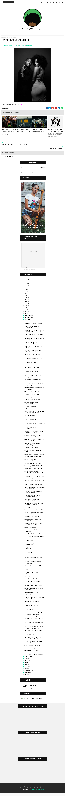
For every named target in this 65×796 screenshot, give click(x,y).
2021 (24, 289)
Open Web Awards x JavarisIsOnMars (30, 460)
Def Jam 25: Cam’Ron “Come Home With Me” (34, 530)
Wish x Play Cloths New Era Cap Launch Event (33, 623)
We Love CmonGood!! (30, 321)
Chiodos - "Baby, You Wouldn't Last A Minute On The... (34, 440)
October (27, 319)
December (28, 315)
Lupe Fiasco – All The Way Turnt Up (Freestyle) (33, 347)
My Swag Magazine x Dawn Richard (34, 397)
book (23, 45)
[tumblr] (62, 2)
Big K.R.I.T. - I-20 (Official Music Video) (23, 130)
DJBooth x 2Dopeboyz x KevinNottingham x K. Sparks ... (33, 357)
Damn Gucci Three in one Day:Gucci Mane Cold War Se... (34, 418)
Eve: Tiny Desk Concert (9, 129)
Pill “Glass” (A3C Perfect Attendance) (31, 551)
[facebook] (44, 2)
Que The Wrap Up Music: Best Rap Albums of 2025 (55, 130)
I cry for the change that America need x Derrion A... (33, 641)
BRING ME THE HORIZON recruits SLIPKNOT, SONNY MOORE (34, 330)
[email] (56, 2)
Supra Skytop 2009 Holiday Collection (32, 582)
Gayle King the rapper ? (31, 648)
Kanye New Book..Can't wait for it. (34, 534)
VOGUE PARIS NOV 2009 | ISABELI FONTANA (34, 384)
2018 (24, 295)
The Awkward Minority (5, 37)
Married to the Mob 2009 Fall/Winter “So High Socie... (33, 615)
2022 (25, 287)
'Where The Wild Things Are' (32, 447)
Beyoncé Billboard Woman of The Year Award (33, 588)
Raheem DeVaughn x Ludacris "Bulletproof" (32, 380)
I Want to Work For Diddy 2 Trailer (34, 468)
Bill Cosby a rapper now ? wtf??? (33, 463)
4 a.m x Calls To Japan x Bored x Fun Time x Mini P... (34, 327)
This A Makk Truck (13, 37)
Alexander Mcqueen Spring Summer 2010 (34, 566)
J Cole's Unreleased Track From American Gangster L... (33, 513)
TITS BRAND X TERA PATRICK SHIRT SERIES (33, 631)
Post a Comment (8, 156)
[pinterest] (44, 787)
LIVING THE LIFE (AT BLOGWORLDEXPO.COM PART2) (34, 422)
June (26, 662)
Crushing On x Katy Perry (31, 592)
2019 (24, 293)
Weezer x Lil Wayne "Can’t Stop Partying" (33, 376)
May (26, 664)
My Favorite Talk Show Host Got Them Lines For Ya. (33, 361)
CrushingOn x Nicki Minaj (31, 650)
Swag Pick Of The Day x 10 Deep (33, 484)
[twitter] (41, 2)
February (28, 670)
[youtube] (59, 2)
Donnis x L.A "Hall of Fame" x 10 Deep (33, 450)
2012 (24, 307)
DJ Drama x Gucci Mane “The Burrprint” (32, 519)
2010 (25, 311)
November (28, 317)
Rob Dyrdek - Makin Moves (32, 399)
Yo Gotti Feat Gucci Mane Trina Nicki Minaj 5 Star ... (33, 558)
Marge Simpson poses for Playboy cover (34, 537)
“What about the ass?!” (30, 406)
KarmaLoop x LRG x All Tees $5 (33, 466)
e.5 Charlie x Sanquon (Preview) (33, 365)
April (26, 666)
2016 (24, 299)
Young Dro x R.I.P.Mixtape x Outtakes (32, 547)
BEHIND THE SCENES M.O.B (32, 456)
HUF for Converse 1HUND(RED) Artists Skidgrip (33, 491)
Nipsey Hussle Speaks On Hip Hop (34, 454)
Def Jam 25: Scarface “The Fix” (33, 555)
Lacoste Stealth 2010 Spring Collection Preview (32, 495)
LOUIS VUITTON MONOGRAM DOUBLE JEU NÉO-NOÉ (33, 604)
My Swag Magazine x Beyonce (32, 595)
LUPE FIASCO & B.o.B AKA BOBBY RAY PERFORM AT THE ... (34, 412)
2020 (25, 291)
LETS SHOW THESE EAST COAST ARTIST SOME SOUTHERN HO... (34, 653)
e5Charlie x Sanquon (30, 409)
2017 (24, 297)
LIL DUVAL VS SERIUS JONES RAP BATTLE (34, 619)
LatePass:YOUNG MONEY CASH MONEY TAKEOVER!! (33, 432)
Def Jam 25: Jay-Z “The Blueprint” (34, 585)
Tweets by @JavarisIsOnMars (29, 173)
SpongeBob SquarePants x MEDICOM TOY (31, 402)
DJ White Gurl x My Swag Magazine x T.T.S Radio (34, 598)
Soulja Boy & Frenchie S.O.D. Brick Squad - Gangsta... (34, 477)
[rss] (53, 2)
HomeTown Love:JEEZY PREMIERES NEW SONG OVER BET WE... (33, 472)
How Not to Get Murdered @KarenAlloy (32, 444)
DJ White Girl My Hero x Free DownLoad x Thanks (33, 343)
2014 (24, 303)
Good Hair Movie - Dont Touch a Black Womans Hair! (33, 523)
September (28, 656)
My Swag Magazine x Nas (31, 394)
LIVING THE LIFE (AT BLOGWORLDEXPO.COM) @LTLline (32, 427)
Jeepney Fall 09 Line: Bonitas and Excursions (33, 335)
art (20, 45)
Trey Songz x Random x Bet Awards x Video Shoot (34, 487)
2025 (25, 281)
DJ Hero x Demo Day (30, 527)
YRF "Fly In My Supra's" (31, 415)
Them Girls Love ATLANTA (32, 391)
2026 (25, 279)
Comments (29, 45)
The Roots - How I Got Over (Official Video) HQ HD (32, 638)
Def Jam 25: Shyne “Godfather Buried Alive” (32, 562)
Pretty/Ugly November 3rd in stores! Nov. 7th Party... (32, 351)
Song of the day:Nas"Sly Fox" (32, 645)
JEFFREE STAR (28, 540)
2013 (24, 305)
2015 (24, 301)
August (27, 658)
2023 (25, 285)
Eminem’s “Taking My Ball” (31, 516)
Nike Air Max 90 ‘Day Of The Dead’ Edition (34, 481)
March (27, 668)
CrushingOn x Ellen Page (31, 634)
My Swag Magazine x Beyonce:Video (34, 510)
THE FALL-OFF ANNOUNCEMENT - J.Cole (38, 131)
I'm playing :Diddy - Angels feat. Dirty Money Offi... (33, 573)
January (27, 672)
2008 (25, 674)
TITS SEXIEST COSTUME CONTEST (31, 368)
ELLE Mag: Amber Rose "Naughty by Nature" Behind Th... (33, 627)
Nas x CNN (27, 576)
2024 (25, 283)
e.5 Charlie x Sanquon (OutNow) (33, 323)
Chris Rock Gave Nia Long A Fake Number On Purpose (33, 503)
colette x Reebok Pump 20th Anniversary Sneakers (32, 436)
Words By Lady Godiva (30, 685)
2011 (24, 309)
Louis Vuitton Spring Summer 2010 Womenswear (34, 543)
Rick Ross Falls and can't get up (33, 612)
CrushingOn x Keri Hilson (31, 601)
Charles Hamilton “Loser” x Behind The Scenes (34, 388)
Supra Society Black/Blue (31, 579)
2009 (25, 313)
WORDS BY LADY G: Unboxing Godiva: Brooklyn (31, 687)
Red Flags (27, 569)
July (26, 660)
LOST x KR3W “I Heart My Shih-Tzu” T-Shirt (33, 608)
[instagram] (50, 2)
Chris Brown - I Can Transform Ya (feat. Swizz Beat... (34, 339)
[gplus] (47, 2)
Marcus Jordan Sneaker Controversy (31, 372)
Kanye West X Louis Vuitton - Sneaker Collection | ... (32, 500)
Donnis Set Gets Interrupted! (32, 354)
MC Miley (27, 507)
